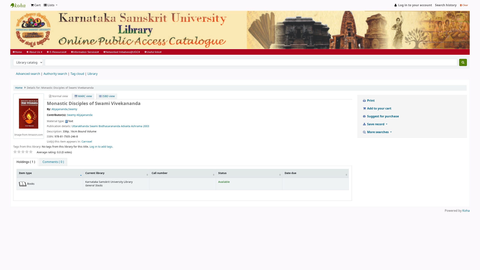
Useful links (152, 51)
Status (222, 173)
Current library (94, 173)
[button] (35, 5)
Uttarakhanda (80, 126)
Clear (465, 5)
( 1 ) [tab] (25, 162)
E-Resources (56, 51)
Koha (466, 210)
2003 (146, 126)
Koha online (19, 5)
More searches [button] (377, 132)
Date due (290, 173)
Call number (159, 173)
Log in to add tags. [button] (101, 147)
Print (370, 100)
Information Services (85, 51)
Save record (375, 124)
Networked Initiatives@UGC (121, 51)
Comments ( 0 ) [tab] (53, 162)
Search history (446, 5)
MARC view (84, 96)
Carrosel (87, 142)
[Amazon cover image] (28, 113)
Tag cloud (77, 74)
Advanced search (28, 74)
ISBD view (108, 96)
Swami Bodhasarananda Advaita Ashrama (116, 126)
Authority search (55, 74)
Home (18, 51)
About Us (34, 51)
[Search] (463, 62)
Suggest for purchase (382, 116)
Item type (25, 173)
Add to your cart (378, 108)
